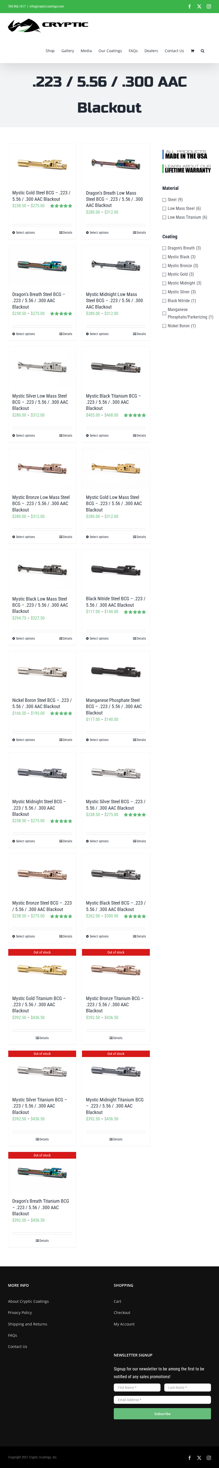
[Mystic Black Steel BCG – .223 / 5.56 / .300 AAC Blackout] (116, 874)
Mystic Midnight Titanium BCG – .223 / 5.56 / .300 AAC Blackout (115, 1106)
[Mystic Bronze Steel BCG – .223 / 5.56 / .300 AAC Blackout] (42, 874)
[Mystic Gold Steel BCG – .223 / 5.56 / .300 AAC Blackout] (42, 164)
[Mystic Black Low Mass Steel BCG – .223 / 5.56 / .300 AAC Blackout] (42, 569)
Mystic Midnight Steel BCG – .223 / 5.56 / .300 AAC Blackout (39, 808)
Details (67, 233)
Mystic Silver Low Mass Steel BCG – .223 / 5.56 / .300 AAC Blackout (40, 402)
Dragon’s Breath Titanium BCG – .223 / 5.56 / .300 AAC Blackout (40, 1207)
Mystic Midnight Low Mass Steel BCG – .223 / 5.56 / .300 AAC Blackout (114, 300)
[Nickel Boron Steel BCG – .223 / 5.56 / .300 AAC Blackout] (42, 671)
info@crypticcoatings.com (47, 6)
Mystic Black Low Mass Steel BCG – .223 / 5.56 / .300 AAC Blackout (40, 605)
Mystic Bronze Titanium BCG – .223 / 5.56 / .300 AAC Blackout (115, 1005)
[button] (202, 50)
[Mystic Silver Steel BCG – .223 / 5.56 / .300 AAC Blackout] (116, 772)
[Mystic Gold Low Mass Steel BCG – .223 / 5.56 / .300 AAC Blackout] (116, 468)
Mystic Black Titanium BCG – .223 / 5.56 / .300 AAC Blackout (113, 402)
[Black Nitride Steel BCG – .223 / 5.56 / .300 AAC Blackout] (116, 569)
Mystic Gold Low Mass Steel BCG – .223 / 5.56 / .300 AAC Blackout (114, 503)
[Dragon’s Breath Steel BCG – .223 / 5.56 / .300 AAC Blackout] (42, 265)
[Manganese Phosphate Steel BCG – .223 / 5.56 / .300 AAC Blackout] (116, 671)
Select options (25, 233)
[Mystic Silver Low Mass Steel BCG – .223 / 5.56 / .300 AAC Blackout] (42, 367)
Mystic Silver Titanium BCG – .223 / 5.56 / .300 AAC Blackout (39, 1106)
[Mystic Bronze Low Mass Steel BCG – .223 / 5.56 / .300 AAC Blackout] (42, 468)
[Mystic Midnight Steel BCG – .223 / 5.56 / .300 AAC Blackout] (42, 772)
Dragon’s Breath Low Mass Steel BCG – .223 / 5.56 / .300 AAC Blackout (114, 199)
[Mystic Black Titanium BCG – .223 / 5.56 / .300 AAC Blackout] (116, 367)
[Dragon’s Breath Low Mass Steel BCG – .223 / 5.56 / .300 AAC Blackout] (116, 164)
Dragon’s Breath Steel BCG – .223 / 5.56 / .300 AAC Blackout (38, 300)
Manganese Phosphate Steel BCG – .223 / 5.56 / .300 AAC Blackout (114, 706)
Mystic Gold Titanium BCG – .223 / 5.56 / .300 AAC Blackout (39, 1005)
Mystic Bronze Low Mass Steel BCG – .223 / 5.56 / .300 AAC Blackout (41, 503)
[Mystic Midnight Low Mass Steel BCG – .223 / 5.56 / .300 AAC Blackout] (116, 265)
